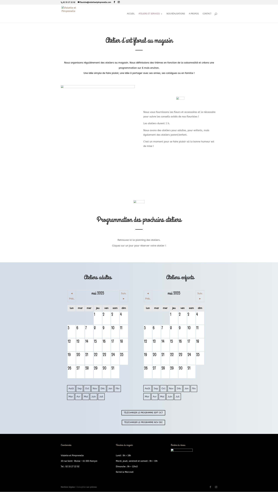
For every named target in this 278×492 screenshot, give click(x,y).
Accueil (131, 14)
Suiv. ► (123, 296)
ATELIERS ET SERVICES (149, 14)
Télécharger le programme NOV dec (143, 422)
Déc (103, 388)
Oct (87, 388)
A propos (194, 14)
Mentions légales (68, 487)
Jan (110, 388)
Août (71, 388)
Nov (95, 388)
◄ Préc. (72, 296)
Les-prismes (91, 487)
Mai (86, 396)
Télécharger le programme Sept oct (143, 412)
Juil (101, 396)
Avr (78, 396)
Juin (93, 396)
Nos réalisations (176, 14)
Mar (70, 396)
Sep (79, 388)
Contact (207, 14)
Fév (117, 388)
